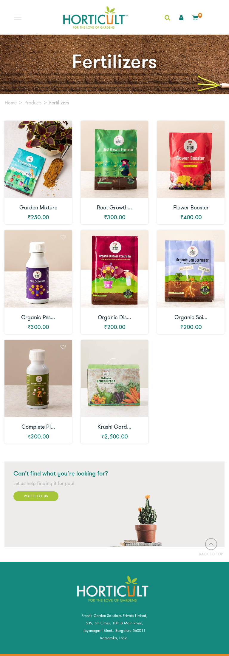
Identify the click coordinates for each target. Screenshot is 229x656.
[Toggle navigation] (18, 17)
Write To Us (36, 496)
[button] (181, 17)
